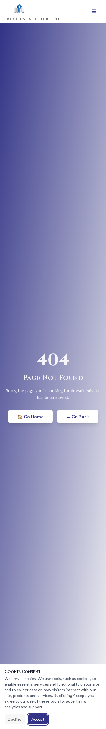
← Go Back (77, 416)
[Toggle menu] (93, 11)
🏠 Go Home (30, 416)
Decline (14, 719)
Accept (37, 719)
